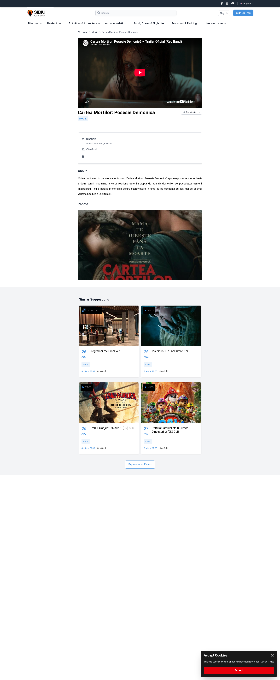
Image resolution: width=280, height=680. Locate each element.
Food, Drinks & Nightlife (149, 23)
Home (85, 32)
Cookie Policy (267, 661)
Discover (34, 23)
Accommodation (116, 23)
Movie (95, 32)
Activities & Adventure (83, 23)
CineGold (91, 139)
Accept (238, 670)
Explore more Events (140, 464)
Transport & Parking (184, 23)
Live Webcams (214, 23)
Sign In (224, 13)
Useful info (54, 23)
